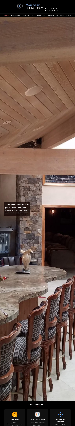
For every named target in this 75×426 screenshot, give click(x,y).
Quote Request (51, 15)
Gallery (33, 15)
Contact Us (68, 15)
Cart (57, 15)
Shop (44, 15)
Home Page (6, 15)
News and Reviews (26, 15)
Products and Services (15, 15)
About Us (62, 15)
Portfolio (39, 15)
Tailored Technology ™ (51, 9)
